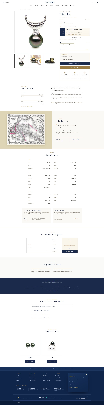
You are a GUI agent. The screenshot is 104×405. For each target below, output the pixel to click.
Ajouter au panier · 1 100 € (74, 63)
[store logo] (50, 2)
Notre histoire (44, 375)
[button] (92, 2)
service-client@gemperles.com (74, 382)
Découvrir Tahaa (69, 251)
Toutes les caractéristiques (26, 106)
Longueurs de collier (32, 380)
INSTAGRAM (64, 402)
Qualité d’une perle (32, 375)
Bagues (17, 377)
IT (87, 402)
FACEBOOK (68, 402)
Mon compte (57, 375)
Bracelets (17, 380)
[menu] (52, 6)
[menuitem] (31, 6)
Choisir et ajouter (30, 361)
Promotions (57, 378)
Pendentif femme (24, 9)
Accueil (20, 9)
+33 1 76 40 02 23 (73, 380)
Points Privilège (57, 377)
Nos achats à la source (46, 377)
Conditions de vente (58, 380)
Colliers (17, 375)
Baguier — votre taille (32, 378)
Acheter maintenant (75, 67)
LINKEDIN (81, 402)
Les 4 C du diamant (32, 377)
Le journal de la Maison (46, 380)
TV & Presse (44, 378)
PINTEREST (73, 402)
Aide (95, 2)
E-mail (82, 78)
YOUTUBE (77, 402)
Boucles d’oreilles (19, 378)
